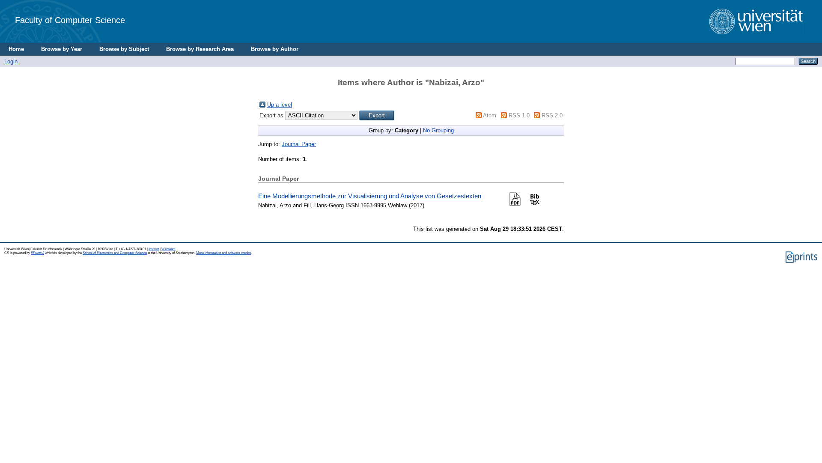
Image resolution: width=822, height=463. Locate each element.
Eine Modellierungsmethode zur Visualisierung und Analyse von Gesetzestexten (369, 196)
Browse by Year (61, 49)
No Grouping (438, 130)
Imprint (154, 249)
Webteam (168, 249)
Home (16, 49)
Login (11, 61)
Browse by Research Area (200, 49)
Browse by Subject (124, 49)
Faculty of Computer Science (70, 20)
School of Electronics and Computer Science (115, 253)
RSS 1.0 (519, 115)
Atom (489, 115)
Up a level (279, 105)
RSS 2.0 (552, 115)
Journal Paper (299, 144)
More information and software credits (223, 253)
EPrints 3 (37, 253)
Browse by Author (274, 49)
